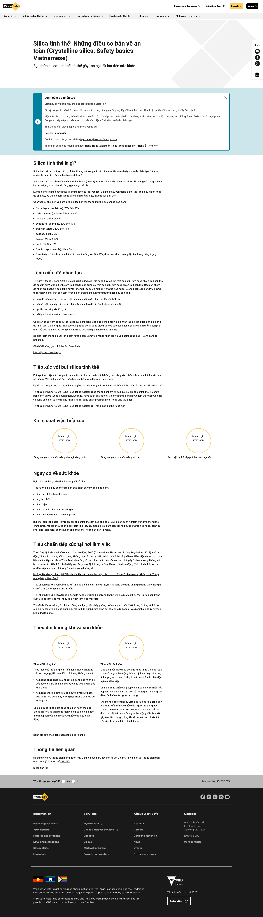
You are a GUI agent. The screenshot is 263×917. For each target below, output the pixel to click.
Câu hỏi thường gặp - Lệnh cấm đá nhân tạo (57, 346)
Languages (39, 854)
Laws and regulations (46, 842)
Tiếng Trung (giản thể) (97, 145)
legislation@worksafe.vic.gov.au (98, 139)
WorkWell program (95, 848)
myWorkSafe (91, 823)
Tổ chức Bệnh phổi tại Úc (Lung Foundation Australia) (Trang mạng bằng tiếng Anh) (79, 405)
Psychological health (45, 823)
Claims (88, 842)
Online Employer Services (99, 829)
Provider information (96, 854)
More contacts (192, 842)
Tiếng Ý (142, 145)
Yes (68, 781)
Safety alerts (41, 848)
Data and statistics (145, 835)
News (137, 842)
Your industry (41, 829)
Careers (138, 829)
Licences (89, 835)
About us (139, 823)
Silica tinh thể (40, 767)
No (77, 781)
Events (138, 848)
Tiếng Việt (152, 145)
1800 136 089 (191, 835)
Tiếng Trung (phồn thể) (124, 145)
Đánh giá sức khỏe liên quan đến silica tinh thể (59, 734)
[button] (10, 16)
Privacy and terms (145, 854)
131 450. (65, 761)
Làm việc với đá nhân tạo (47, 352)
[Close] (225, 97)
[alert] (131, 122)
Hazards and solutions (46, 835)
